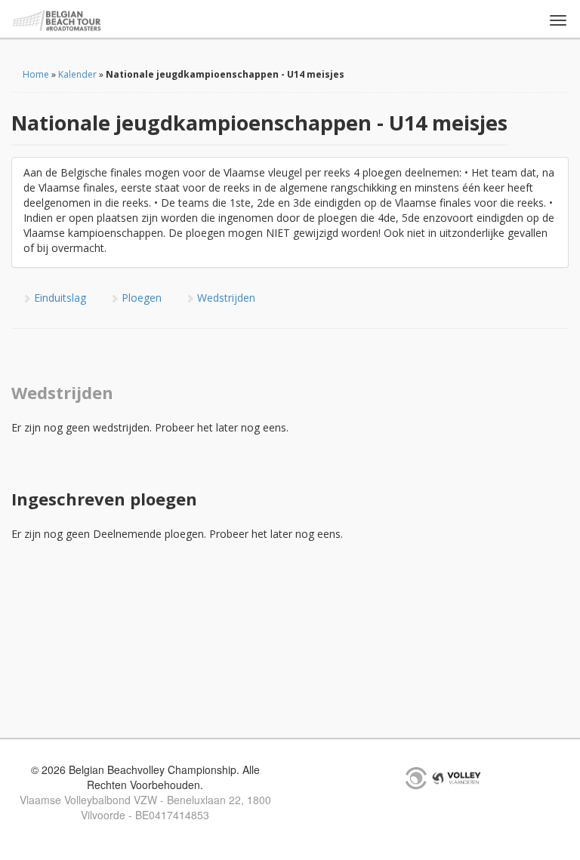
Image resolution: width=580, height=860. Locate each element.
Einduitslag (58, 297)
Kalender (77, 74)
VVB (456, 778)
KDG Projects (416, 778)
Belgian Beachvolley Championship (57, 21)
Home (36, 74)
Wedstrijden (224, 297)
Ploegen (140, 297)
